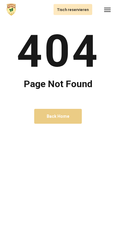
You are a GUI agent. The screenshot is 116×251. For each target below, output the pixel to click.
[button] (107, 9)
